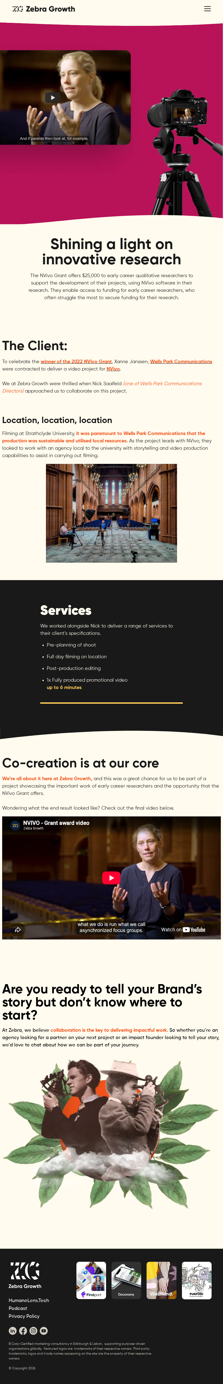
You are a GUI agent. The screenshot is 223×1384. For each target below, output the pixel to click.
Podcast (18, 1308)
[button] (206, 8)
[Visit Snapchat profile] (13, 1331)
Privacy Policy (24, 1316)
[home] (43, 9)
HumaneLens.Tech (29, 1300)
